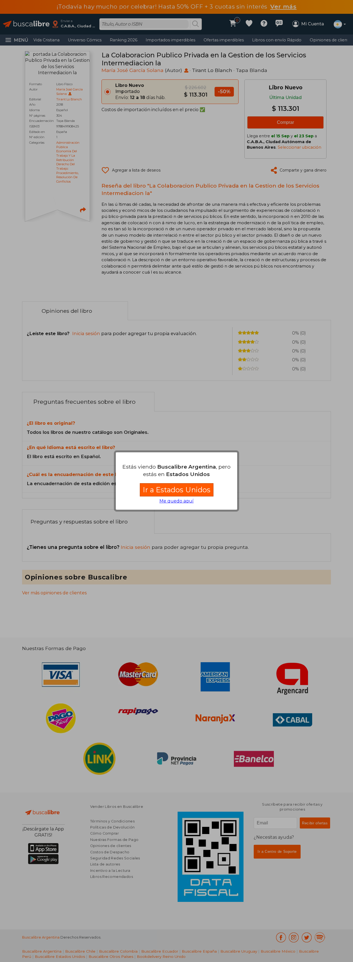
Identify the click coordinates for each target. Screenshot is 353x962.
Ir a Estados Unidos (176, 489)
